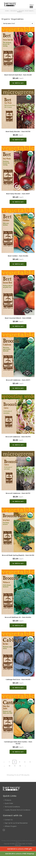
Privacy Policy (6, 840)
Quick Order (9, 803)
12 (20, 766)
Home (7, 11)
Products (8, 800)
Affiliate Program (11, 826)
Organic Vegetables (25, 11)
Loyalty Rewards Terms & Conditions (17, 810)
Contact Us (8, 820)
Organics (13, 11)
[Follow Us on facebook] (4, 830)
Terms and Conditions (12, 807)
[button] (18, 83)
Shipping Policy (17, 840)
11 (14, 766)
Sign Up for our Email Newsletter (16, 823)
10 (9, 766)
